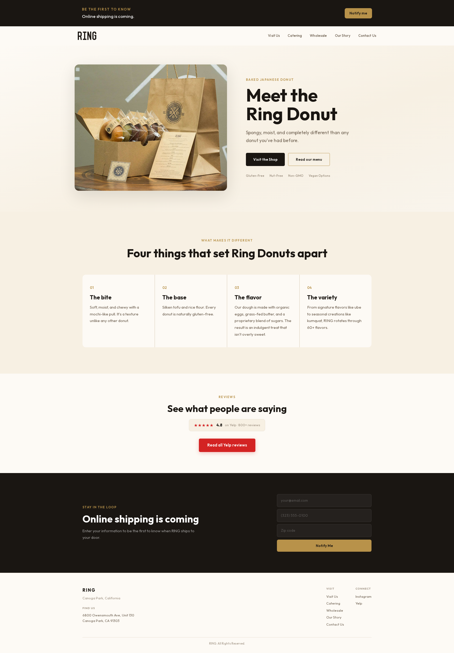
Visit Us (274, 35)
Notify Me (324, 545)
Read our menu (309, 159)
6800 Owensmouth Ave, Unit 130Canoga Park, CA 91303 (108, 618)
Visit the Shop (265, 159)
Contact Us (367, 35)
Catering (295, 35)
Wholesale (318, 35)
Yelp (358, 603)
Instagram (363, 596)
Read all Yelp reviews (227, 445)
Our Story (342, 35)
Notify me (358, 13)
